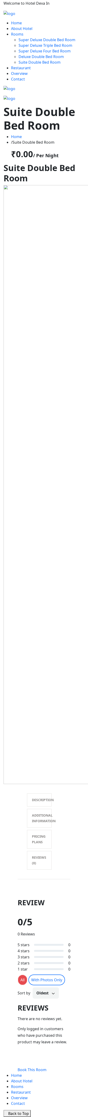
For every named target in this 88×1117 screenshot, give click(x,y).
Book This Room (32, 1069)
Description (42, 800)
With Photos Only (46, 979)
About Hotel (21, 28)
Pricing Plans (39, 839)
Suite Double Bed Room (40, 62)
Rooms (17, 34)
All (22, 979)
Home (16, 23)
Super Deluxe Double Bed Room (47, 39)
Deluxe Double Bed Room (41, 56)
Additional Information (42, 818)
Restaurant (21, 67)
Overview (19, 73)
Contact (18, 79)
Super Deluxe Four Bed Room (45, 51)
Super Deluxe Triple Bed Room (45, 45)
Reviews (39, 860)
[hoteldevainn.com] (9, 13)
